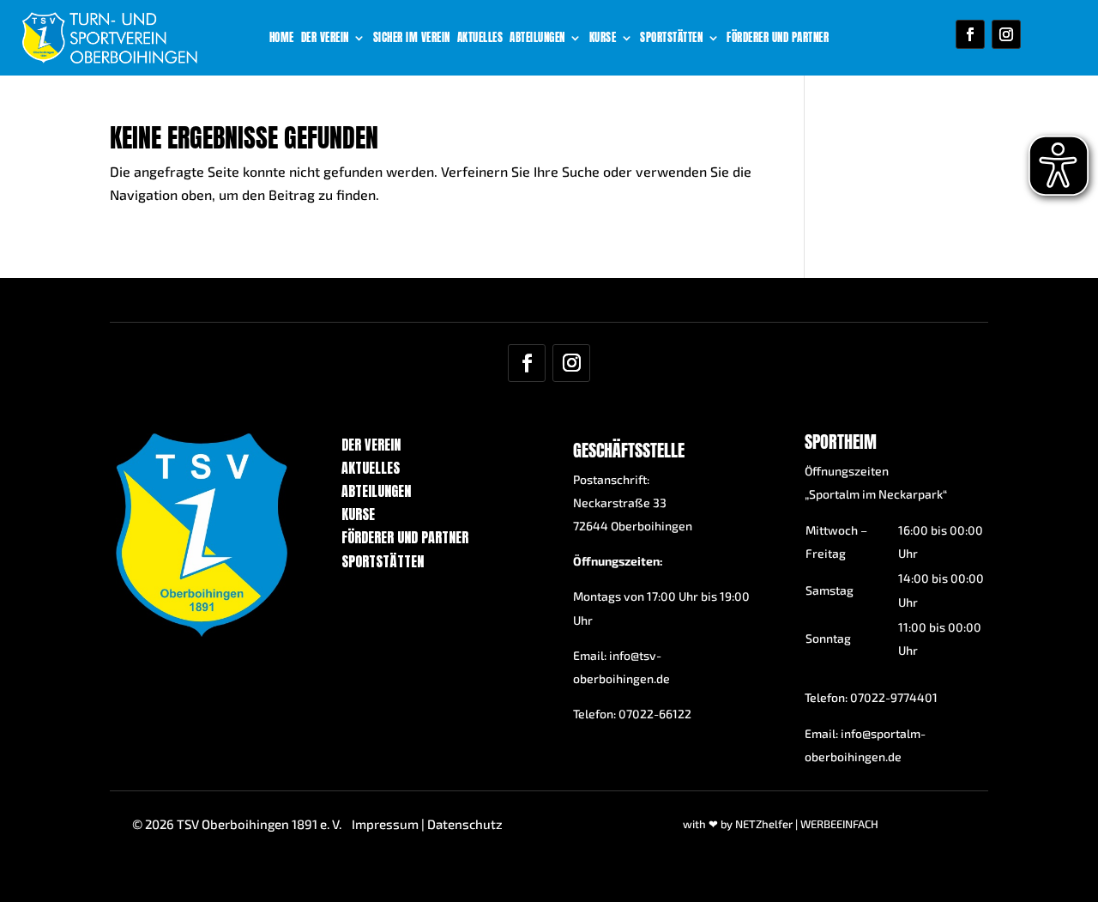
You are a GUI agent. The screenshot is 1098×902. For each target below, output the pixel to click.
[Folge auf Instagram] (1006, 34)
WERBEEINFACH (839, 824)
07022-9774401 (894, 697)
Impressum (385, 824)
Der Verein (325, 38)
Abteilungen (537, 38)
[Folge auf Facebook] (970, 34)
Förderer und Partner (778, 38)
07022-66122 (654, 713)
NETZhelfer (764, 824)
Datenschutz (465, 824)
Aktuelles (480, 38)
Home (281, 38)
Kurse (603, 38)
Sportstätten (671, 38)
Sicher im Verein (411, 38)
